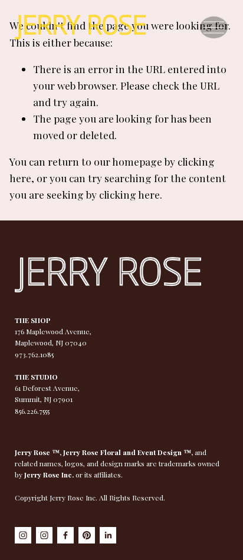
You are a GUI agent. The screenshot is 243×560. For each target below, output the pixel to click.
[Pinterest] (86, 535)
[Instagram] (23, 535)
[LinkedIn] (108, 535)
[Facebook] (65, 535)
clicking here (129, 194)
